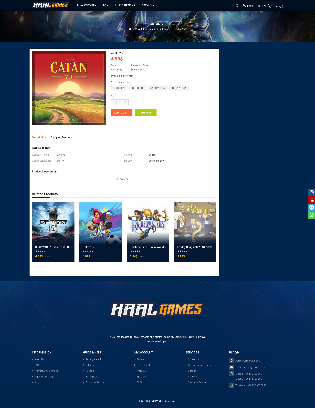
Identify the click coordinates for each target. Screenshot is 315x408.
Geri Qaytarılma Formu (199, 365)
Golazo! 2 (88, 247)
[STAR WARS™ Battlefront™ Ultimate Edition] (53, 223)
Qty (113, 96)
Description (39, 137)
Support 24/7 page (44, 376)
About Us (39, 359)
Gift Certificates (144, 365)
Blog (36, 382)
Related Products (45, 194)
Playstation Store (139, 65)
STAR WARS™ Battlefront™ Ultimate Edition (60, 247)
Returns (90, 365)
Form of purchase (122, 82)
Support (90, 371)
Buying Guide (92, 376)
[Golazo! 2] (100, 223)
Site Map (192, 376)
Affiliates (141, 371)
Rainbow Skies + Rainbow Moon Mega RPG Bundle (160, 247)
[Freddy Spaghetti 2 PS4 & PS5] (195, 223)
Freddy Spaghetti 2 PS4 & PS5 (195, 247)
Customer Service (95, 382)
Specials (141, 376)
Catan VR (180, 29)
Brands (140, 359)
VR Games (165, 29)
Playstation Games (145, 29)
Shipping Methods (62, 137)
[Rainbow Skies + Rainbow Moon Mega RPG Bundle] (148, 223)
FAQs (139, 382)
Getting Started (93, 359)
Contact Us (194, 359)
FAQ (36, 365)
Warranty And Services (46, 371)
